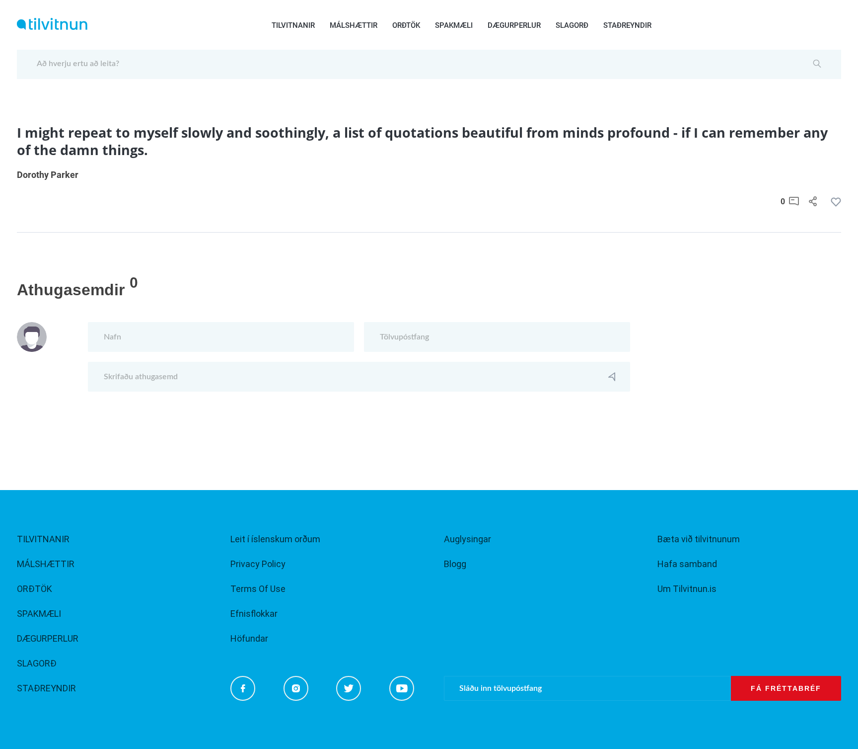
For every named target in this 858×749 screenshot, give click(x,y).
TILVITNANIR (293, 25)
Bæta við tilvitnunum (698, 539)
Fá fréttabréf (786, 688)
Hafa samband (687, 564)
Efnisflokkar (254, 613)
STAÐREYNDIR (627, 25)
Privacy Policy (258, 564)
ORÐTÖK (406, 25)
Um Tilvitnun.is (686, 588)
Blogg (455, 564)
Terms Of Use (258, 588)
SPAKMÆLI (454, 25)
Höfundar (249, 638)
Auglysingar (467, 539)
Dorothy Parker (47, 174)
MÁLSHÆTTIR (353, 25)
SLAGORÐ (572, 25)
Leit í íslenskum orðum (275, 539)
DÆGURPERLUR (514, 25)
